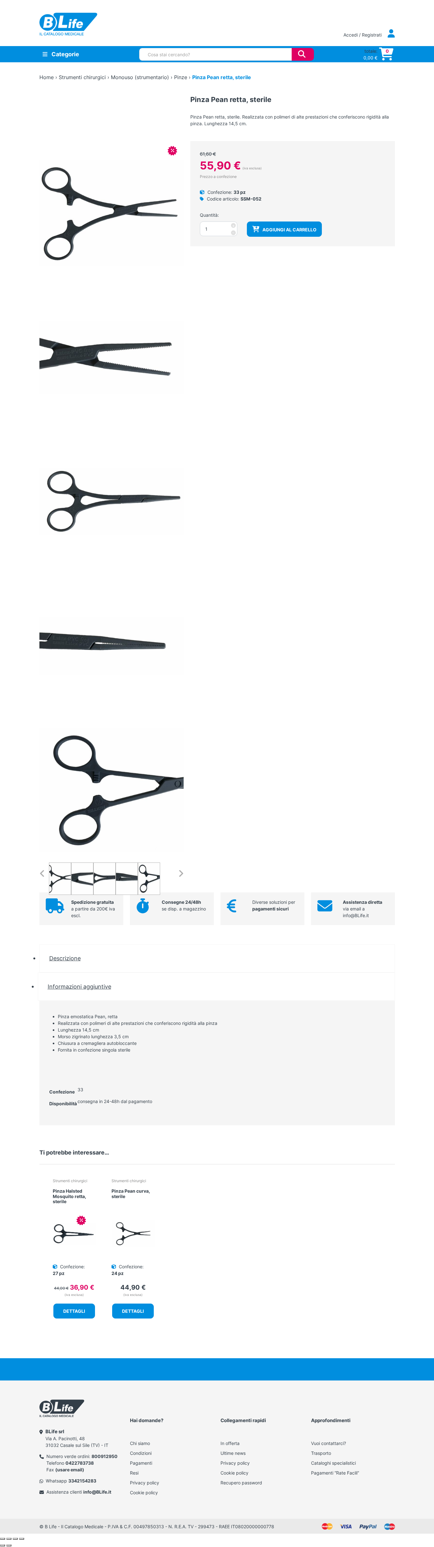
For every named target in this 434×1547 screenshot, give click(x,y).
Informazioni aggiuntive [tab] (79, 986)
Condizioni (141, 1453)
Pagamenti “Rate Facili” (335, 1472)
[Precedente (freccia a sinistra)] (2, 1545)
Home (46, 77)
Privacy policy (144, 1482)
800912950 (105, 1456)
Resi (134, 1472)
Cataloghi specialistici (333, 1463)
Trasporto (321, 1453)
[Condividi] (15, 1539)
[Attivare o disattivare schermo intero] (8, 1539)
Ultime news (233, 1453)
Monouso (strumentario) (140, 77)
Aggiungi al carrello (289, 229)
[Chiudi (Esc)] (21, 1539)
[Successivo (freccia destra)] (8, 1545)
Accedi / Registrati (363, 34)
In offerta (230, 1443)
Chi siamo (140, 1443)
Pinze (180, 77)
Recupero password (241, 1482)
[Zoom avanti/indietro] (2, 1539)
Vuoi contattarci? (328, 1443)
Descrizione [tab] (65, 958)
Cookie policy (144, 1492)
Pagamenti (141, 1463)
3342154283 (82, 1480)
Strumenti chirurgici (82, 77)
